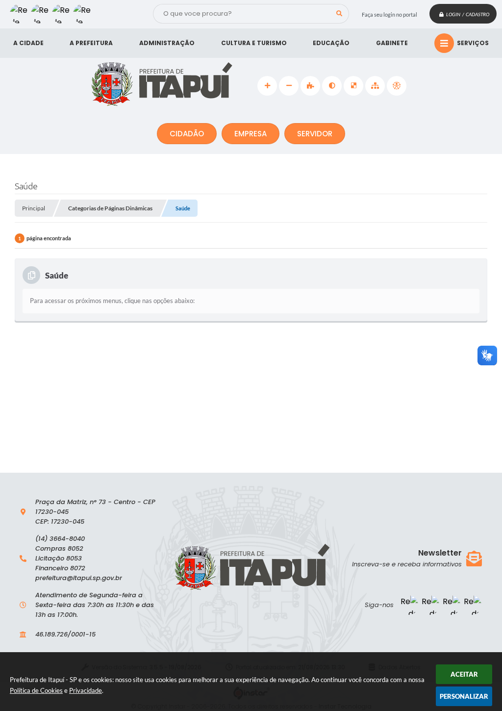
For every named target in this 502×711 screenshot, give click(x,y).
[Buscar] (339, 14)
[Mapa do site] (375, 86)
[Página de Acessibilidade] (396, 86)
